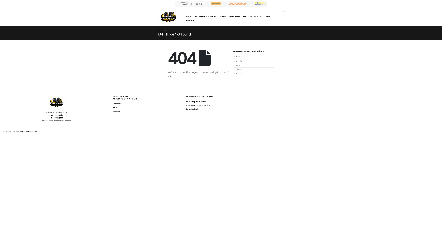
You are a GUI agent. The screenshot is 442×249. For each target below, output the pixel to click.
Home (238, 57)
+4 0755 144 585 (56, 118)
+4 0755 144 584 (56, 115)
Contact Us (240, 74)
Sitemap (239, 70)
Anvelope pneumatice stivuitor (199, 105)
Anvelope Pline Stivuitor (205, 16)
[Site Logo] (168, 17)
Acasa (188, 16)
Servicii (269, 16)
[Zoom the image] (56, 98)
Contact (190, 21)
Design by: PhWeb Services (30, 132)
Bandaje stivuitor (193, 109)
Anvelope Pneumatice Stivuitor (233, 16)
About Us (239, 61)
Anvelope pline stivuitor (196, 102)
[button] (284, 11)
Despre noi (117, 104)
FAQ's (238, 65)
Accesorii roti (256, 16)
